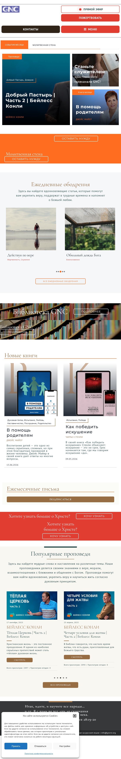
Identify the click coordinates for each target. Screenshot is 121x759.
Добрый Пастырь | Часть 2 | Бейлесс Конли (30, 100)
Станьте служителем (90, 69)
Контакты (30, 29)
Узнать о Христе (42, 45)
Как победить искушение (82, 429)
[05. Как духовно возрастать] (89, 593)
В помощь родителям (90, 109)
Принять (16, 746)
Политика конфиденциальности (39, 753)
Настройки (64, 746)
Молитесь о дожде (80, 255)
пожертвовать (90, 18)
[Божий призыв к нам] (31, 210)
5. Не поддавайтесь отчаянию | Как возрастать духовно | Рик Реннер (87, 636)
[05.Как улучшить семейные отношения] (32, 593)
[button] (74, 715)
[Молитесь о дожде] (90, 210)
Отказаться (40, 746)
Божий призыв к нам (23, 255)
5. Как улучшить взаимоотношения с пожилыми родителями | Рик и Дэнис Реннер (30, 643)
